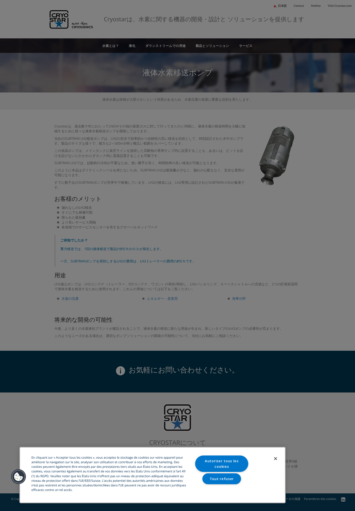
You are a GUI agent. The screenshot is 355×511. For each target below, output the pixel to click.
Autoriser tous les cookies (222, 464)
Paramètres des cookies (221, 491)
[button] (18, 476)
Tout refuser (222, 478)
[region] (152, 475)
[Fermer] (275, 458)
